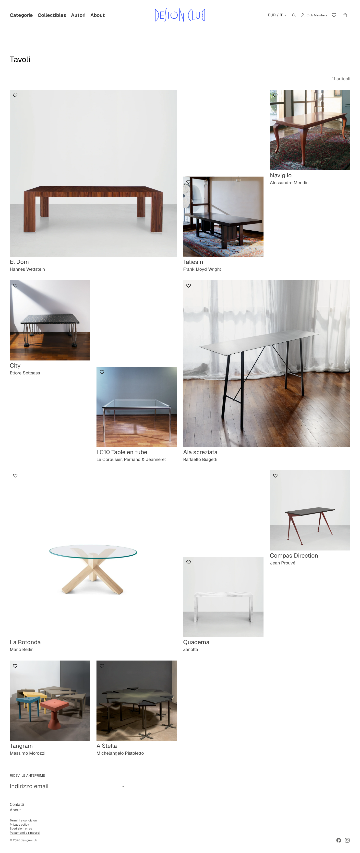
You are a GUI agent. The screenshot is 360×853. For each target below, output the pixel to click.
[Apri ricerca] (293, 15)
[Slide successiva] (256, 216)
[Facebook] (339, 840)
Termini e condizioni (23, 820)
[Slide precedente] (190, 216)
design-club (29, 840)
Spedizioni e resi (21, 829)
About (15, 809)
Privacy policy (19, 825)
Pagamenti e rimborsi (25, 833)
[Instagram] (347, 840)
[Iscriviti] (123, 786)
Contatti (17, 804)
